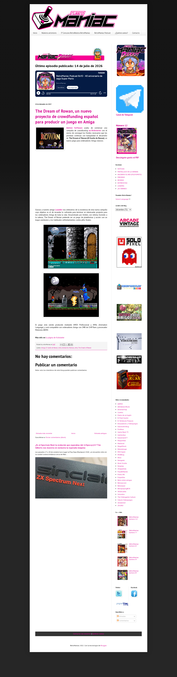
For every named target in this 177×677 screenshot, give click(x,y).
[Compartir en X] (66, 344)
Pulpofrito (121, 477)
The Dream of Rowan (84, 348)
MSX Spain (121, 452)
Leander (58, 210)
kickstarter (65, 348)
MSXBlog (121, 455)
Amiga (43, 348)
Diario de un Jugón (124, 415)
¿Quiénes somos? (121, 33)
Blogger (103, 645)
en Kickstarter (95, 130)
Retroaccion (122, 483)
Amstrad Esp (122, 409)
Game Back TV (123, 432)
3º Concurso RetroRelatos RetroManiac (75, 33)
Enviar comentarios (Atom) (56, 437)
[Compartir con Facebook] (69, 344)
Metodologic (122, 449)
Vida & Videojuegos (125, 500)
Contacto (136, 33)
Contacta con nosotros (82, 634)
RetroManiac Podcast (102, 33)
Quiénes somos (98, 634)
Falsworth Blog (123, 426)
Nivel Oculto (122, 463)
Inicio (35, 33)
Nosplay (121, 466)
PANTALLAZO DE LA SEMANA (128, 172)
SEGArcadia (122, 491)
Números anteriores (49, 33)
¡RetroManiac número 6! (134, 545)
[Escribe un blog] (64, 344)
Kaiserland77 (123, 438)
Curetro (120, 412)
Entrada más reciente (44, 433)
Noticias (71, 348)
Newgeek (121, 460)
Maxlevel (121, 443)
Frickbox (121, 429)
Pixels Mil (121, 474)
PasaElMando (123, 472)
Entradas (122, 616)
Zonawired (121, 503)
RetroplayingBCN (124, 489)
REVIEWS (121, 180)
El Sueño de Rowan (52, 348)
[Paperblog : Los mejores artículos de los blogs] (122, 606)
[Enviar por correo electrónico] (61, 344)
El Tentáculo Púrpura (125, 421)
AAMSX (120, 404)
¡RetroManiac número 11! (134, 518)
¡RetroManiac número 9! (134, 558)
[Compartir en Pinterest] (71, 344)
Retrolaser (121, 486)
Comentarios (124, 621)
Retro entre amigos (125, 480)
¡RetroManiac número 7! (134, 531)
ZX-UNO (120, 505)
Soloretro (121, 494)
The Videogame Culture (127, 497)
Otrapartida (122, 469)
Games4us (122, 435)
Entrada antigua (100, 433)
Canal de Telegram (124, 114)
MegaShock (122, 446)
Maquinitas (122, 440)
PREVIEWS (121, 177)
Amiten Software (74, 128)
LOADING (121, 186)
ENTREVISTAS (122, 183)
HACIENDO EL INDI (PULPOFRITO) (130, 174)
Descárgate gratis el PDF (127, 157)
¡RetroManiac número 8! (134, 572)
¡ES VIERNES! (122, 189)
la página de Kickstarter (55, 337)
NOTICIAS (121, 169)
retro (76, 348)
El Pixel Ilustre (123, 418)
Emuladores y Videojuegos (128, 424)
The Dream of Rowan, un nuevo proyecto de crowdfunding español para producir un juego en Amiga (66, 116)
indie (59, 348)
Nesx (119, 458)
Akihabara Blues (124, 407)
